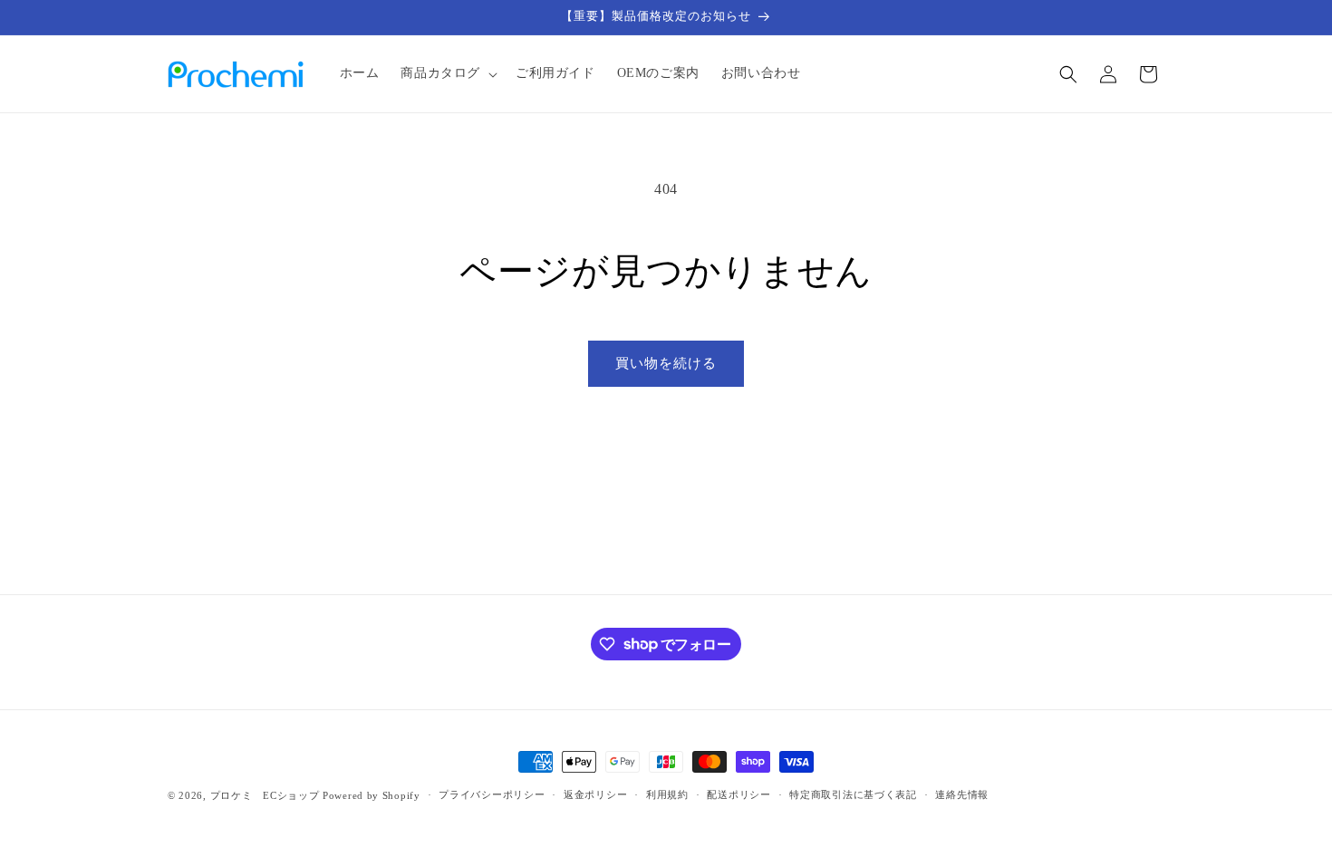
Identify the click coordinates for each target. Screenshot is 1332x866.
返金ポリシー (595, 794)
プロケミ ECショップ (265, 795)
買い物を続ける (666, 363)
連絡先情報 (962, 794)
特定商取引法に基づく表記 (852, 794)
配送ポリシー (738, 794)
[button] (447, 73)
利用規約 (667, 794)
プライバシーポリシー (492, 794)
